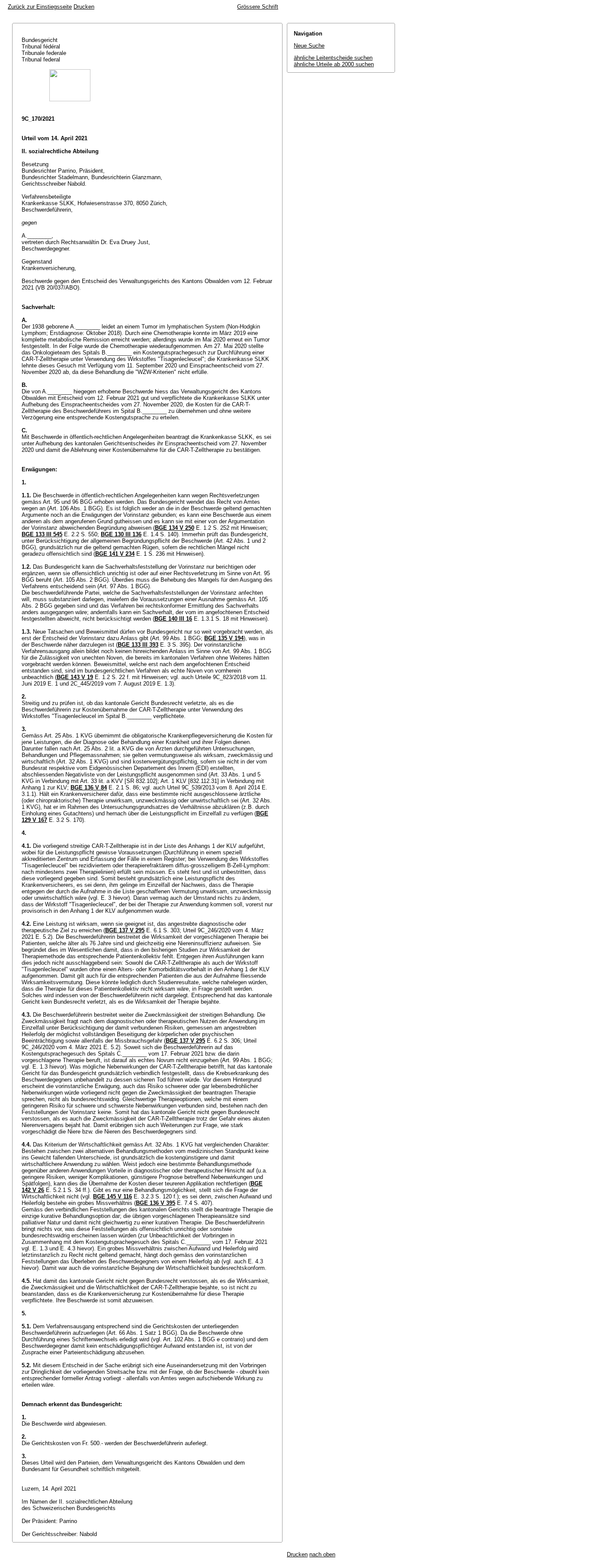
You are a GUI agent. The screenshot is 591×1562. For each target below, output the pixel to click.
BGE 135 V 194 (224, 638)
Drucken (84, 6)
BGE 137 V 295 (125, 930)
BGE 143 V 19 (75, 677)
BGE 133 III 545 (42, 534)
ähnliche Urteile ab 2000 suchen (334, 64)
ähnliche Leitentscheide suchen (333, 58)
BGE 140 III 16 (173, 618)
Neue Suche (309, 45)
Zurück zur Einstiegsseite (40, 6)
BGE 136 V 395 (155, 1203)
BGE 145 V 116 (112, 1196)
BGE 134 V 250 (174, 528)
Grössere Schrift (257, 6)
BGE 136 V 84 (89, 787)
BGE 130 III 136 (121, 534)
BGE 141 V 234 (115, 554)
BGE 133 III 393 (138, 644)
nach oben (322, 1554)
